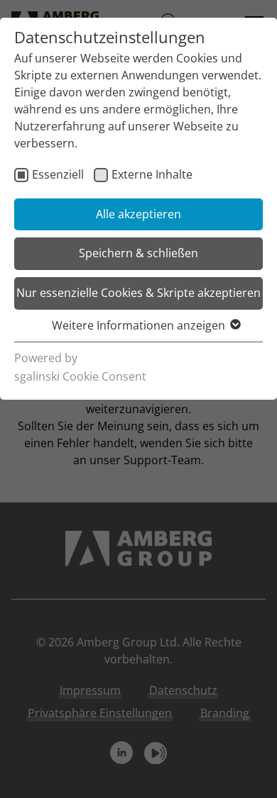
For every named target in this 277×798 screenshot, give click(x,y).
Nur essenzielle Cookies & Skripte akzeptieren (138, 292)
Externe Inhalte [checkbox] (152, 174)
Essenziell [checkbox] (58, 174)
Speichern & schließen (138, 253)
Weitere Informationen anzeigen (138, 325)
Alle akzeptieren (138, 214)
